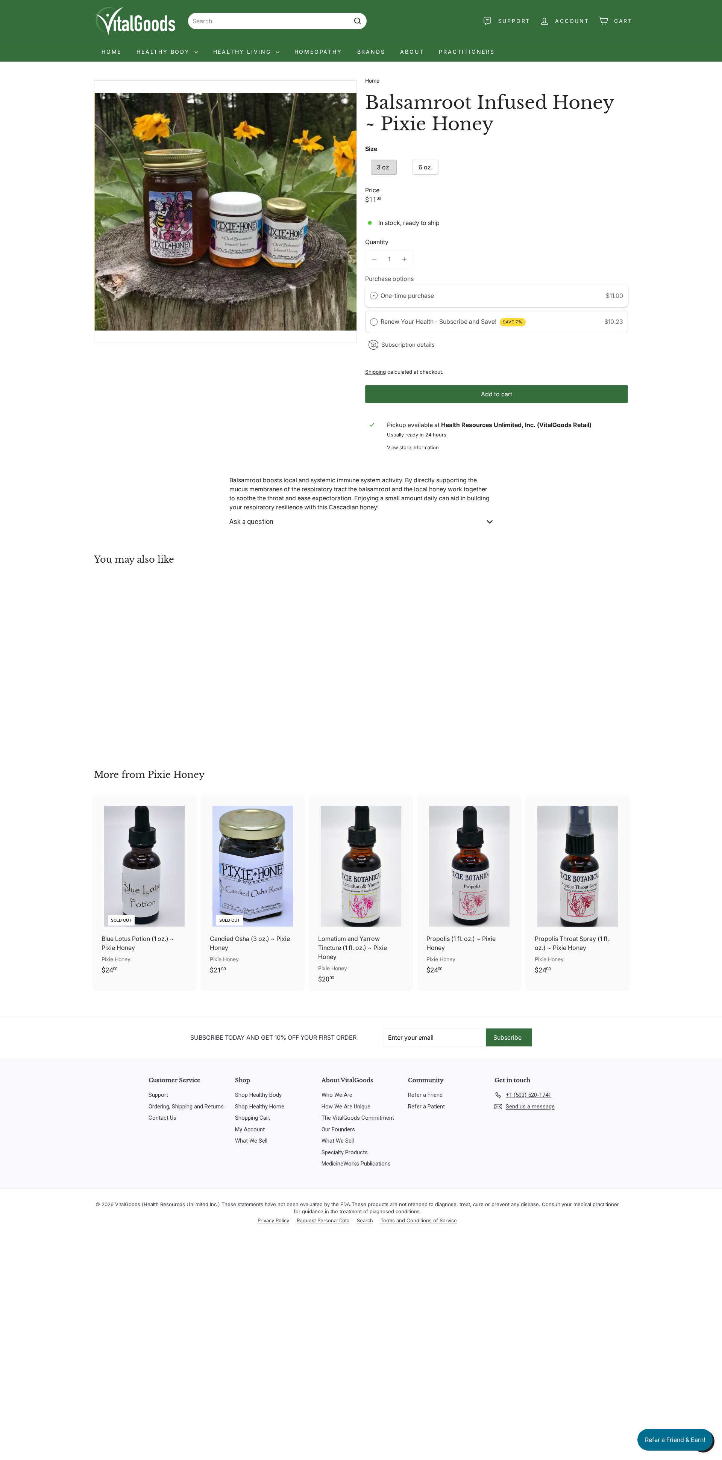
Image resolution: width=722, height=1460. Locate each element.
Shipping (375, 372)
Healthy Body (164, 51)
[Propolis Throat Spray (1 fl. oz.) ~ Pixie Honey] (577, 888)
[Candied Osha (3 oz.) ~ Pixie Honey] (252, 888)
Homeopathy (318, 51)
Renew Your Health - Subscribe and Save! (452, 321)
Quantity (376, 242)
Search (365, 1220)
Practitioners (466, 51)
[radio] (374, 296)
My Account (250, 1129)
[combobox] (277, 21)
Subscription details (408, 344)
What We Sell (251, 1140)
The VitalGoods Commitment (358, 1117)
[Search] (358, 21)
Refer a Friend (425, 1095)
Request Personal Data (323, 1220)
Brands (371, 51)
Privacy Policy (273, 1220)
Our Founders (338, 1129)
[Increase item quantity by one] (404, 259)
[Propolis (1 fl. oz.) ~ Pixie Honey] (469, 888)
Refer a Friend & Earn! (675, 1439)
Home (111, 51)
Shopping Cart (252, 1117)
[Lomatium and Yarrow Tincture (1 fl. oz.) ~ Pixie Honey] (361, 893)
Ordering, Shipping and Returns (186, 1106)
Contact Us (162, 1117)
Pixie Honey (176, 774)
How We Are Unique (346, 1106)
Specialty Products (345, 1152)
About (412, 51)
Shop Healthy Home (259, 1106)
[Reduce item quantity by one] (374, 259)
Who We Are (337, 1095)
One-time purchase (407, 295)
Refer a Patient (426, 1106)
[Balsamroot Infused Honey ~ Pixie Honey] (135, 661)
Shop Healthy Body (258, 1095)
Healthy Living (243, 51)
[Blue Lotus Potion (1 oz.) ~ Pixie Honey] (144, 888)
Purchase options (389, 278)
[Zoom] (225, 212)
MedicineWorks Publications (356, 1163)
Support (158, 1095)
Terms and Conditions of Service (419, 1220)
